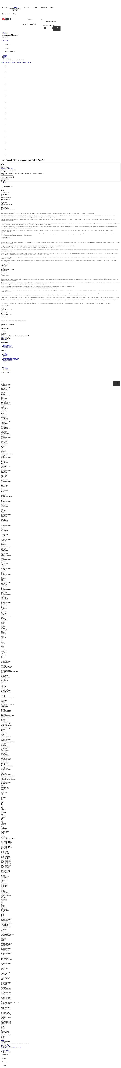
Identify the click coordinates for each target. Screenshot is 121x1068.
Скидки (7, 48)
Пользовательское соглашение (10, 359)
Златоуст (5, 368)
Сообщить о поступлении (7, 168)
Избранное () (11, 1047)
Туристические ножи (8, 347)
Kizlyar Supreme (7, 369)
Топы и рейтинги (10, 51)
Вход (14, 14)
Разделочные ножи (7, 345)
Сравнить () (18, 1047)
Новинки (7, 44)
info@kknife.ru (4, 339)
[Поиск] (41, 19)
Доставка (27, 7)
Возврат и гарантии (8, 360)
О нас (51, 7)
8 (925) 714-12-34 (29, 24)
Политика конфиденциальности (11, 358)
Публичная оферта (7, 362)
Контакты (44, 7)
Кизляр (5, 367)
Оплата (35, 7)
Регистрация (6, 14)
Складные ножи (7, 346)
